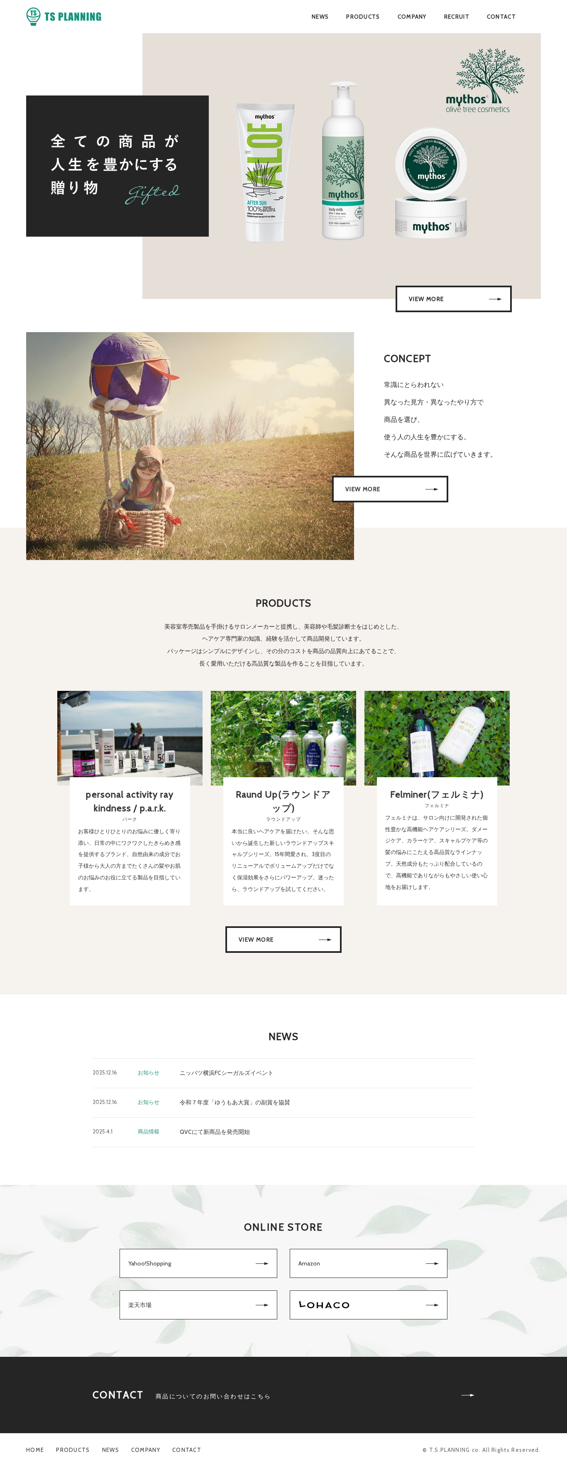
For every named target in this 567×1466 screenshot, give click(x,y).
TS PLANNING (63, 16)
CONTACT (501, 16)
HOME (35, 1449)
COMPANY (412, 16)
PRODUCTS (363, 16)
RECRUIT (456, 16)
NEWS (320, 16)
